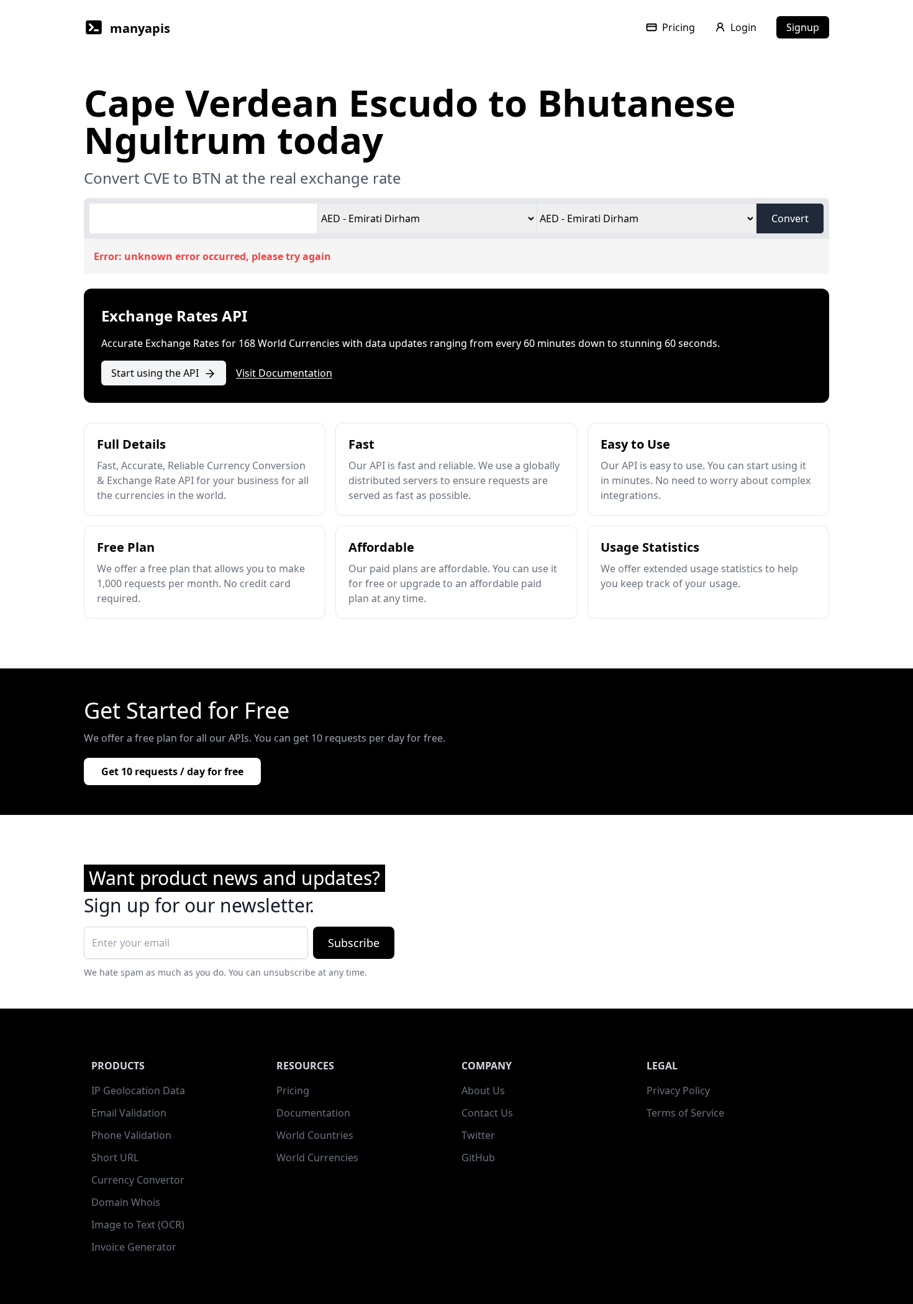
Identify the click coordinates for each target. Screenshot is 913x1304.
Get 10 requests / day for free (172, 771)
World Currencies (317, 1157)
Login (743, 27)
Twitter (478, 1135)
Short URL (115, 1157)
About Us (483, 1090)
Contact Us (487, 1113)
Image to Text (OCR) (137, 1224)
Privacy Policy (678, 1090)
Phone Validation (131, 1135)
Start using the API (155, 373)
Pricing (678, 27)
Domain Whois (125, 1202)
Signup (802, 27)
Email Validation (128, 1113)
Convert (790, 218)
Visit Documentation (284, 373)
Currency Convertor (137, 1180)
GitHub (478, 1157)
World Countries (314, 1135)
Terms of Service (685, 1113)
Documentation (313, 1113)
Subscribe (353, 942)
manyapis (140, 28)
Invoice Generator (133, 1247)
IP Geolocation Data (138, 1090)
